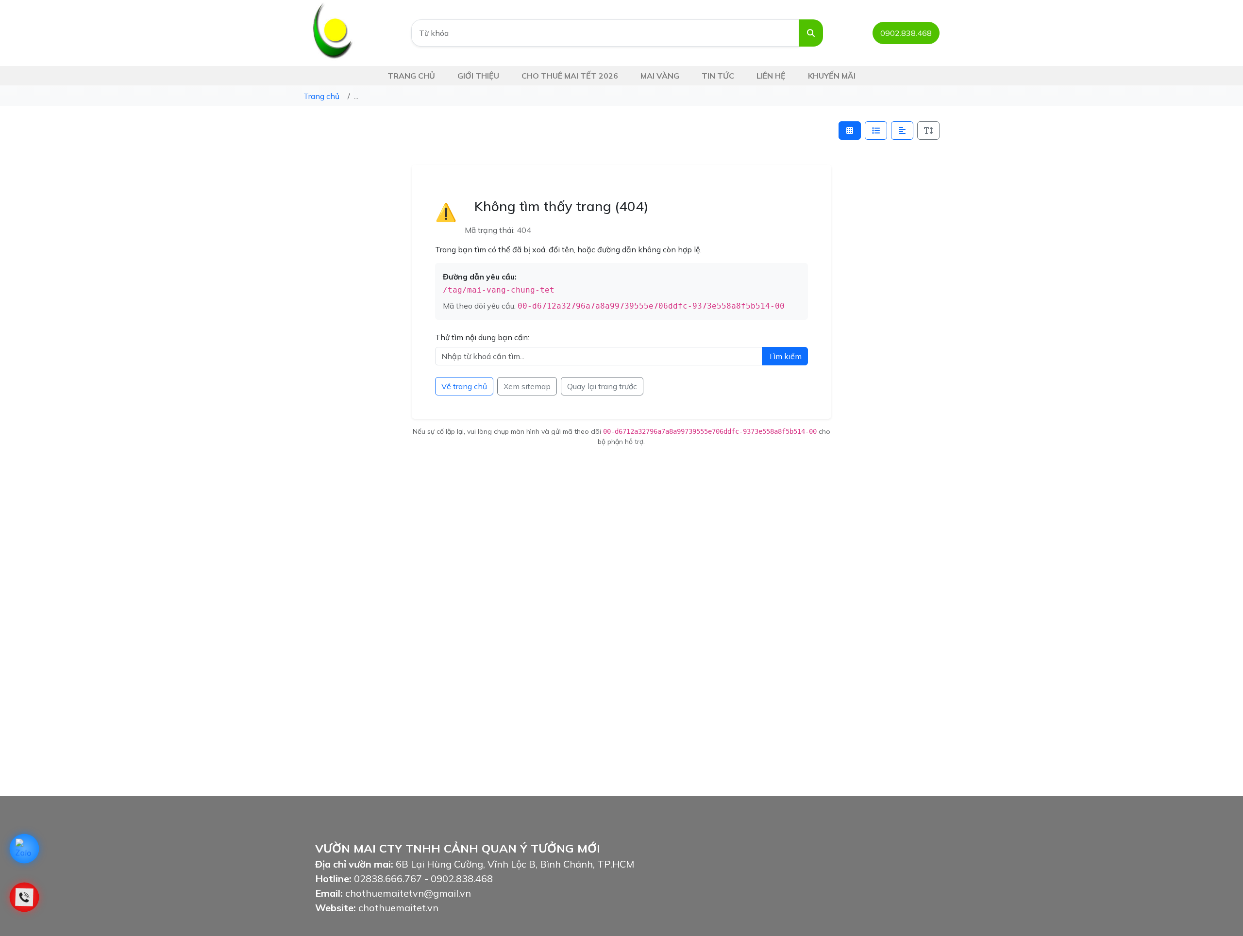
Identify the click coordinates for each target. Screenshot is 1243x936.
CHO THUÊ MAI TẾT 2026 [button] (569, 76)
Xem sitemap (527, 386)
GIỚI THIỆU (478, 76)
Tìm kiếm (785, 356)
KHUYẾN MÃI (832, 76)
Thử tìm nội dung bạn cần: (482, 337)
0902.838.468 (906, 33)
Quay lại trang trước (602, 386)
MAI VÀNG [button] (659, 76)
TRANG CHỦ (411, 76)
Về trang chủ (464, 386)
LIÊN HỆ (771, 76)
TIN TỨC (718, 76)
